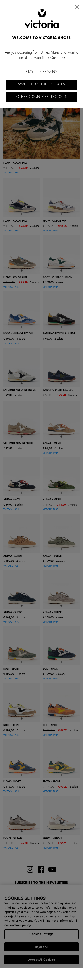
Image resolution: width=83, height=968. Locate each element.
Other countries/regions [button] (41, 97)
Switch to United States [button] (41, 84)
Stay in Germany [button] (41, 72)
